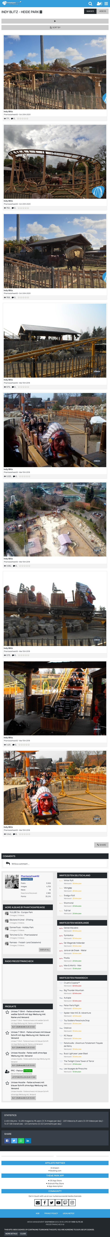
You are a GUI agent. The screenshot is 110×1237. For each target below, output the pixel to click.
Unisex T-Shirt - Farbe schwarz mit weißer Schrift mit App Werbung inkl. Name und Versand (28, 1014)
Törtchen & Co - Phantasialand (23, 934)
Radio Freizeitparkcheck (19, 961)
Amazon (55, 1168)
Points (23, 896)
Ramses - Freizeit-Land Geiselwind (25, 942)
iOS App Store (56, 1180)
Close (23, 1233)
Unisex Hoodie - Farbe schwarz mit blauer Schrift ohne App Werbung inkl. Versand (29, 1085)
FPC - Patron (17, 1070)
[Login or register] (99, 3)
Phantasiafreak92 (11, 114)
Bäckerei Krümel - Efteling (21, 919)
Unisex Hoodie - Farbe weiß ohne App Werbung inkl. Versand (29, 1054)
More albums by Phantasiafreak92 (25, 907)
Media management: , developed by (55, 1222)
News (23, 890)
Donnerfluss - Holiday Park (22, 927)
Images (24, 886)
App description (56, 1186)
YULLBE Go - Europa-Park (21, 912)
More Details (11, 1233)
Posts (23, 883)
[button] (106, 3)
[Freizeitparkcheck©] (45, 3)
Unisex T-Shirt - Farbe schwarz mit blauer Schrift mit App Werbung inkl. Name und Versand (31, 1035)
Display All (45, 949)
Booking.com (55, 1170)
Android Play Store (56, 1183)
